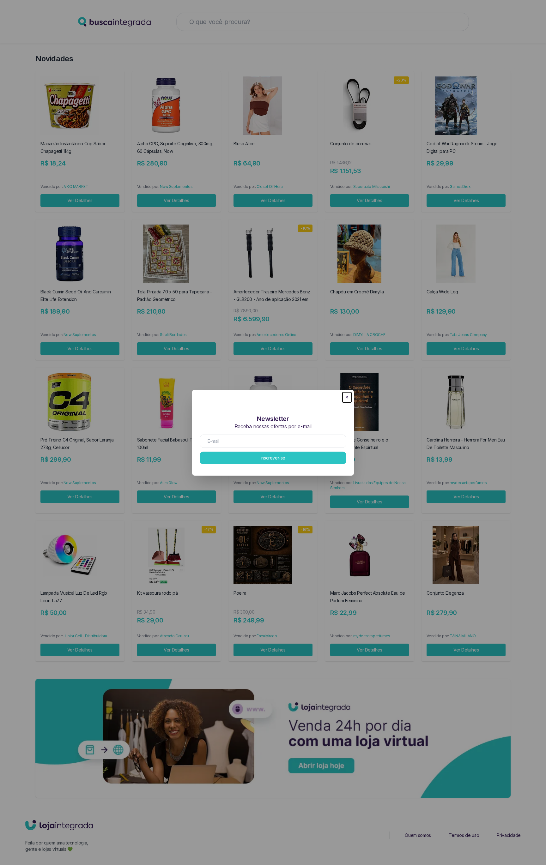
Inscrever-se (273, 457)
